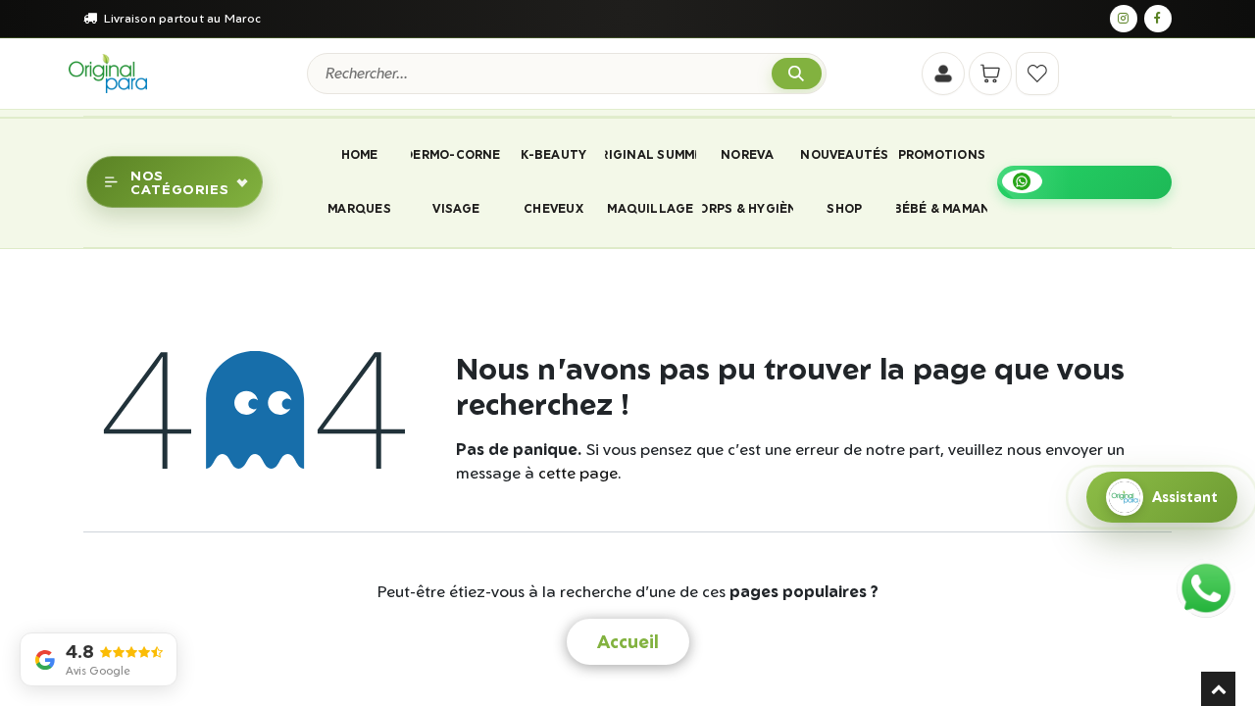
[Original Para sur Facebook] (1158, 18)
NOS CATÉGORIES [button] (179, 181)
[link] (1084, 182)
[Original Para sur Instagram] (1123, 18)
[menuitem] (359, 154)
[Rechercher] (797, 74)
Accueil (628, 641)
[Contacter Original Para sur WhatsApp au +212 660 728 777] (1206, 588)
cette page (578, 472)
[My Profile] (943, 73)
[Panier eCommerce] (990, 73)
